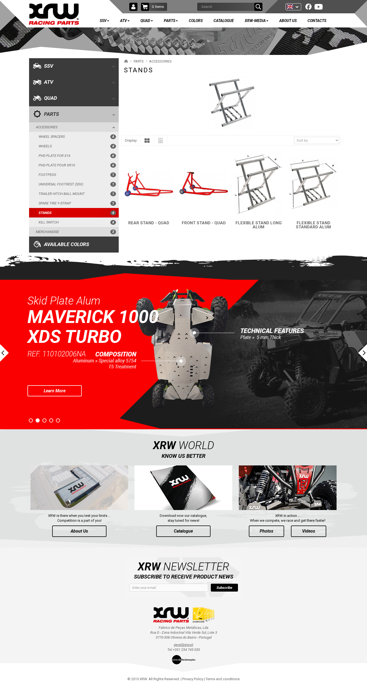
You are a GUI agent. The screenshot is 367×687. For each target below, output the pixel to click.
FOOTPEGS (76, 175)
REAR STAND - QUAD (148, 222)
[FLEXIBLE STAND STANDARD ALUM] (313, 183)
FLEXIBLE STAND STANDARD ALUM (313, 224)
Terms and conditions (223, 679)
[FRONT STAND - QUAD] (204, 183)
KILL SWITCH (76, 222)
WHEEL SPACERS (76, 137)
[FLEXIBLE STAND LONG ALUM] (258, 183)
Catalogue (183, 531)
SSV (48, 66)
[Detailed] (160, 141)
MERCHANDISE (75, 232)
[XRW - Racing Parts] (54, 14)
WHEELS (76, 146)
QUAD (50, 98)
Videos (308, 531)
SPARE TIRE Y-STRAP (76, 203)
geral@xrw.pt (183, 645)
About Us (79, 531)
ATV (48, 82)
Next (362, 353)
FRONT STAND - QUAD (204, 222)
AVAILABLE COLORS (66, 244)
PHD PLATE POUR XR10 (76, 165)
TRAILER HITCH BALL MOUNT (76, 194)
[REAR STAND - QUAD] (149, 183)
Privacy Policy (192, 679)
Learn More (82, 370)
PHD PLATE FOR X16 (76, 156)
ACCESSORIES (46, 127)
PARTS (51, 114)
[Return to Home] (125, 61)
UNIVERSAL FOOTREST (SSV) (76, 184)
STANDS (76, 213)
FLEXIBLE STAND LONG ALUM (259, 224)
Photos (266, 531)
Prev (4, 353)
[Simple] (147, 142)
